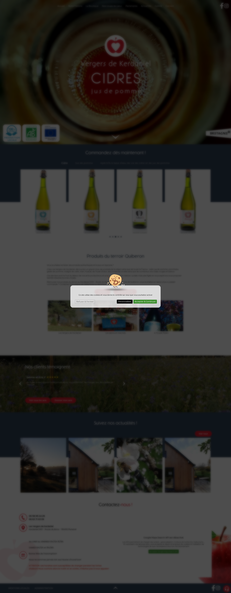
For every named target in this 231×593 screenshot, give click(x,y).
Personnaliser (124, 301)
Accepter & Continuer (145, 301)
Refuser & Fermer (85, 302)
